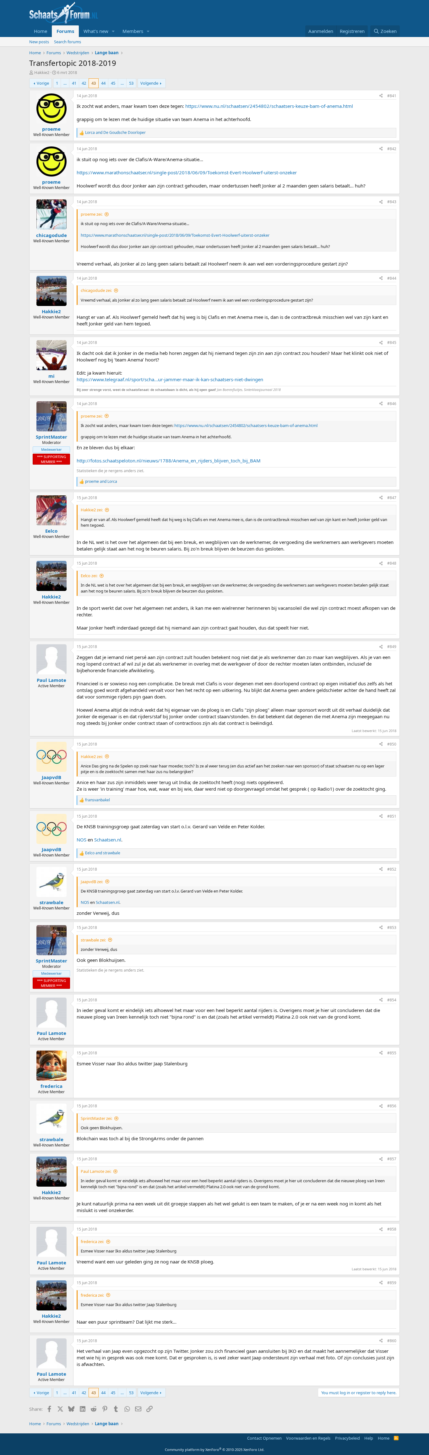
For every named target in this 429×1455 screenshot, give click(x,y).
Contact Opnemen (264, 1438)
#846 (391, 403)
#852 (391, 869)
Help (368, 1438)
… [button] (65, 83)
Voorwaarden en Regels (308, 1438)
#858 (391, 1229)
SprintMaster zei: (96, 1118)
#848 (391, 563)
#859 (391, 1282)
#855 (391, 1053)
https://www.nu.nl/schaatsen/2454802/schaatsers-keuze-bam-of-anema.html (269, 106)
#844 (391, 278)
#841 (391, 95)
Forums (65, 31)
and (115, 132)
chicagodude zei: (96, 290)
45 (113, 83)
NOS (81, 839)
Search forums (67, 42)
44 (103, 83)
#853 (391, 927)
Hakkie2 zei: (92, 510)
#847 (391, 497)
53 (131, 83)
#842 (391, 148)
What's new (96, 31)
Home (40, 31)
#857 (391, 1159)
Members (132, 31)
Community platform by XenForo (214, 1449)
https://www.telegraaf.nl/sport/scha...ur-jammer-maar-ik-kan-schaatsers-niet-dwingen (170, 379)
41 (74, 83)
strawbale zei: (93, 940)
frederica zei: (92, 1241)
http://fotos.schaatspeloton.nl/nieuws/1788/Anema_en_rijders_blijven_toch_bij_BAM (169, 460)
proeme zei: (91, 214)
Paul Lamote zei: (96, 1171)
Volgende (149, 83)
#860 (391, 1340)
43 (93, 83)
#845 (391, 342)
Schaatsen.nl (107, 839)
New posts (39, 42)
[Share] (381, 96)
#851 (391, 816)
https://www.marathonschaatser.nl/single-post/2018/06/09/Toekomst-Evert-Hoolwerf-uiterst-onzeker (187, 172)
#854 (391, 1000)
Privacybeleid (347, 1438)
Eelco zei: (89, 575)
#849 (391, 646)
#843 (391, 201)
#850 (391, 744)
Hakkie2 (41, 72)
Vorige (43, 83)
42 (84, 83)
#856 (391, 1106)
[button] (113, 31)
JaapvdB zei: (92, 881)
